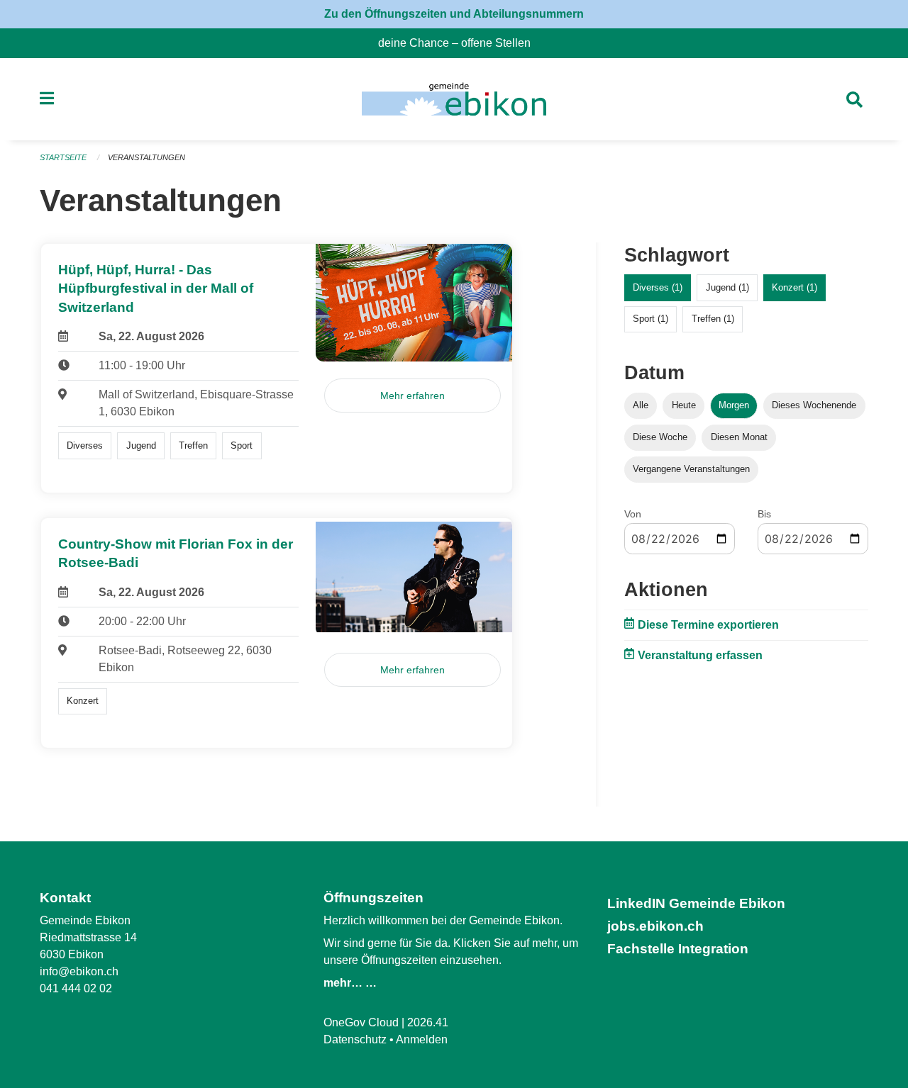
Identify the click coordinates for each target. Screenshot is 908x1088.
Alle (640, 405)
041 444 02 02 (76, 988)
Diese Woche (660, 437)
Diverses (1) (657, 287)
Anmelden (422, 1039)
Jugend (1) (727, 287)
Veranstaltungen (146, 157)
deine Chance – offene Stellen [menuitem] (460, 43)
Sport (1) (650, 318)
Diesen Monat (739, 437)
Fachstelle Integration (677, 948)
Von (632, 514)
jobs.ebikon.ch (655, 926)
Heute (684, 405)
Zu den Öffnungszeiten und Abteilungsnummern (454, 14)
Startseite (63, 157)
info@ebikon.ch (79, 971)
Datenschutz (355, 1039)
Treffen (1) (713, 318)
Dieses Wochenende (814, 405)
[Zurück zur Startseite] (454, 99)
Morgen (734, 405)
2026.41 (427, 1022)
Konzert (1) (794, 287)
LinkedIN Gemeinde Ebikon (696, 903)
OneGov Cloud (361, 1022)
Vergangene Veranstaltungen (691, 469)
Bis (764, 514)
